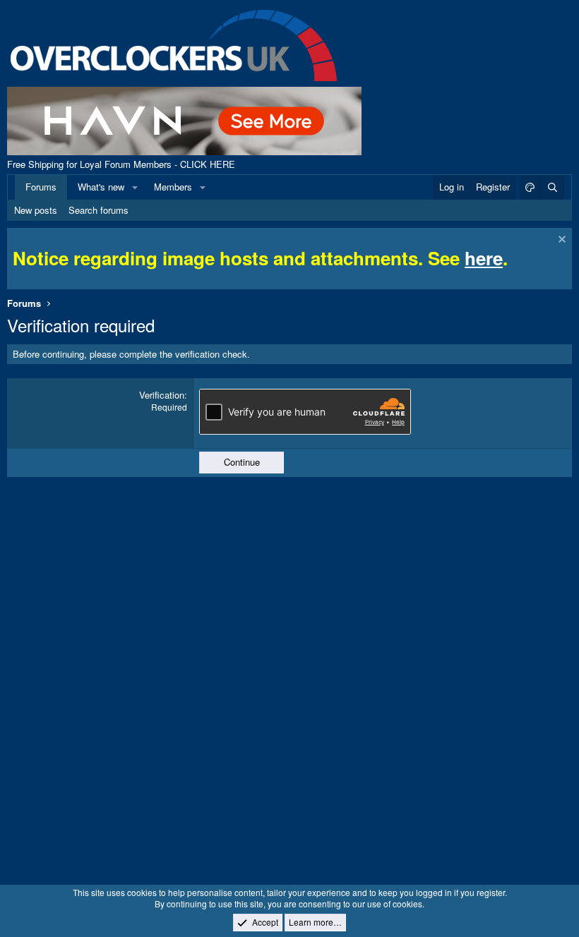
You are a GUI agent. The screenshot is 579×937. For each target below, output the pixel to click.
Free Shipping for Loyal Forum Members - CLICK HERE (121, 164)
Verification (161, 394)
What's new (101, 186)
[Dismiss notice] (560, 241)
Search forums (98, 210)
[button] (135, 187)
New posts (35, 210)
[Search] (552, 187)
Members (173, 186)
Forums (40, 186)
